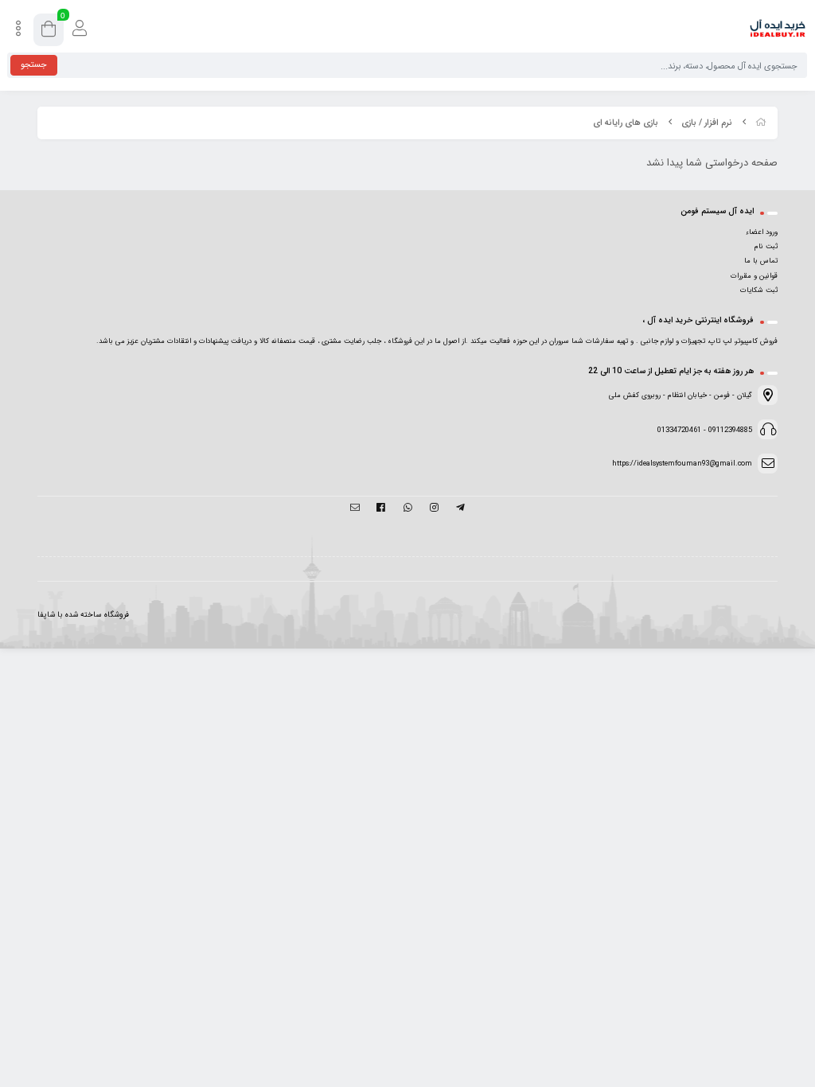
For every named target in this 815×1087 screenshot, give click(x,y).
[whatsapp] (407, 509)
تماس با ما (761, 261)
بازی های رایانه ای (625, 123)
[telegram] (460, 509)
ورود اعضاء (762, 232)
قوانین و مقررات (754, 276)
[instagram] (434, 509)
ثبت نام (766, 246)
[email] (354, 509)
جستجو (34, 65)
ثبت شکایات (759, 290)
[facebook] (380, 509)
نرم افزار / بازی (706, 123)
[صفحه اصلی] (761, 123)
